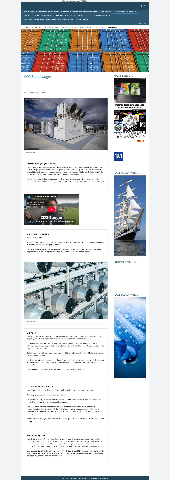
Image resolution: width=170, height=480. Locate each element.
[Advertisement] (47, 84)
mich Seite (104, 478)
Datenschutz (93, 478)
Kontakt (65, 478)
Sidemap (74, 478)
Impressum (83, 478)
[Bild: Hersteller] (66, 124)
